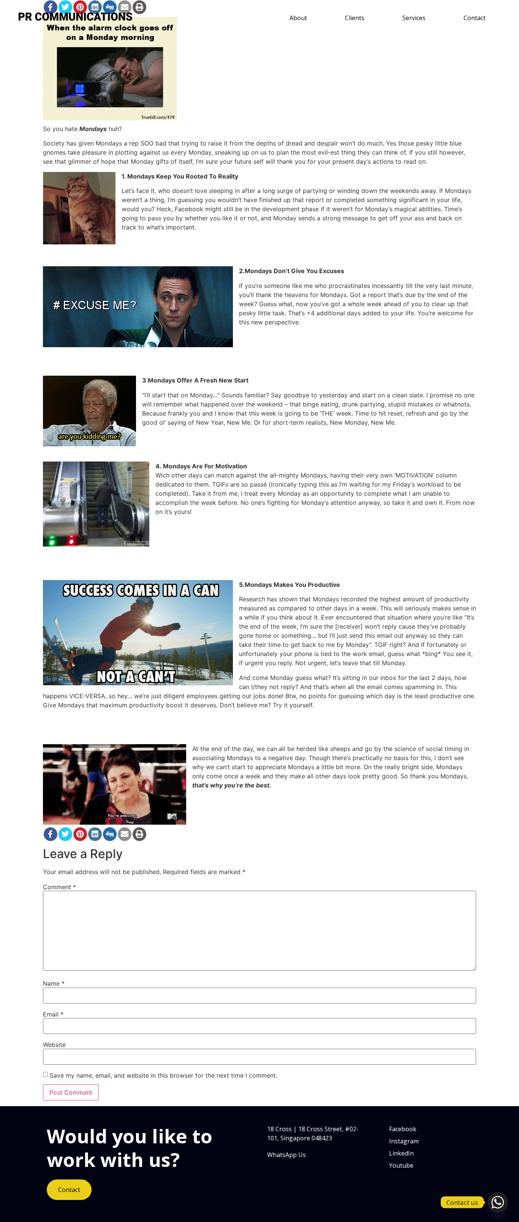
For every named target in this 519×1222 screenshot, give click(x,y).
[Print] (139, 834)
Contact (475, 18)
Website (54, 1045)
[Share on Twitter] (65, 834)
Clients (354, 18)
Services (414, 18)
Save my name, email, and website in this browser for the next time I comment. (163, 1075)
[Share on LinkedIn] (95, 834)
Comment (59, 887)
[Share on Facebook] (50, 834)
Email (53, 1014)
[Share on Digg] (110, 834)
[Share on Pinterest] (80, 834)
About (298, 18)
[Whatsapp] (497, 1202)
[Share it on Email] (124, 834)
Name (54, 983)
